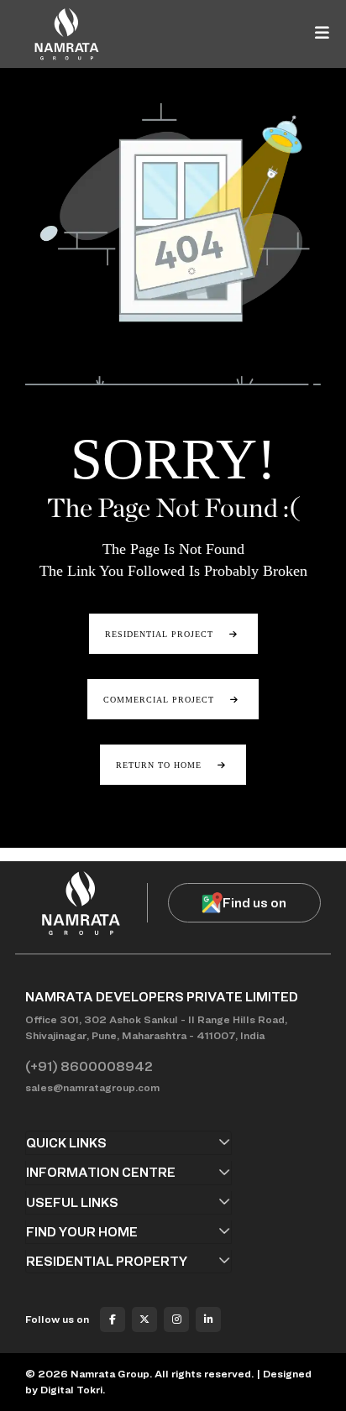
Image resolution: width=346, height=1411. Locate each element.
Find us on (254, 903)
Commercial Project (160, 699)
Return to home (160, 765)
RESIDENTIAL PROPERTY (106, 1261)
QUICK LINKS (66, 1143)
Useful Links (72, 1202)
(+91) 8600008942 (89, 1066)
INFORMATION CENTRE (101, 1172)
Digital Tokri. (72, 1389)
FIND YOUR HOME (82, 1232)
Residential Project (161, 634)
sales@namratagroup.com (92, 1087)
